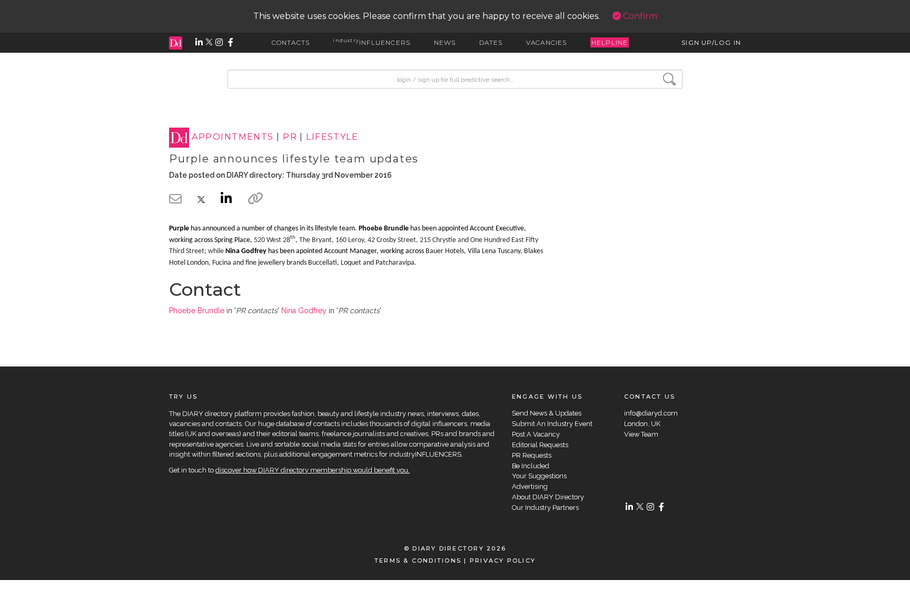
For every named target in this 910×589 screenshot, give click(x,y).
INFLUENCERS (371, 42)
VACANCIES (546, 42)
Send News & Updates (546, 413)
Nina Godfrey (304, 310)
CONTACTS (291, 42)
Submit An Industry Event (552, 424)
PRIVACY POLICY (503, 560)
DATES (491, 42)
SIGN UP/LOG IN (711, 42)
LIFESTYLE (332, 137)
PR (290, 137)
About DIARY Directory (548, 497)
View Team (641, 434)
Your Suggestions (539, 476)
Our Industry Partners (545, 507)
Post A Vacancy (536, 434)
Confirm (639, 16)
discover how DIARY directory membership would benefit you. (312, 470)
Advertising (530, 486)
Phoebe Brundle (196, 310)
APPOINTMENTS (232, 137)
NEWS (445, 42)
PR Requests (531, 455)
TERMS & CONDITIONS (417, 560)
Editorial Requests (540, 445)
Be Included (530, 466)
